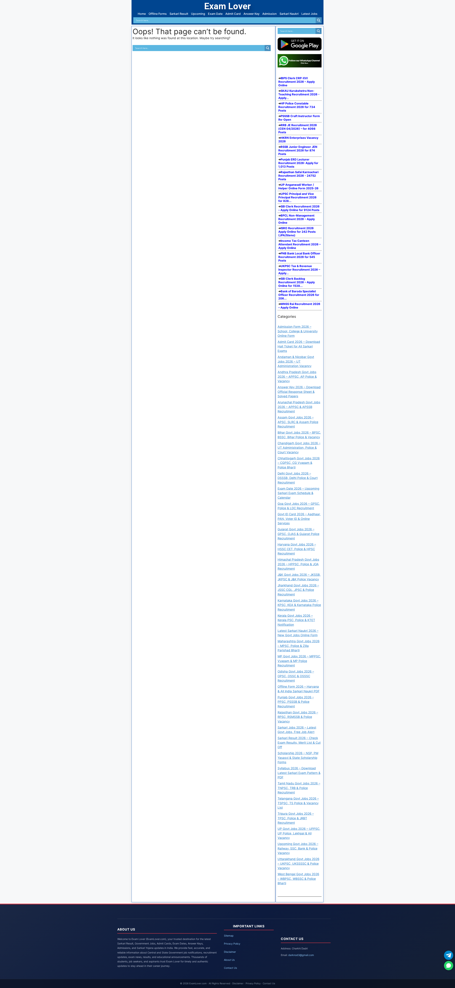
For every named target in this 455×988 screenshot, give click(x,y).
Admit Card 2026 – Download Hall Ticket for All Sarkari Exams (299, 346)
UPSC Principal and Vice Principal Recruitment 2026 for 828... (297, 197)
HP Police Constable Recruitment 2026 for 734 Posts (296, 107)
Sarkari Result (179, 13)
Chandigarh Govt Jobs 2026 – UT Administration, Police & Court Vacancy (299, 447)
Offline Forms (158, 13)
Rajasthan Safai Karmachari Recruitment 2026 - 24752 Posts (298, 175)
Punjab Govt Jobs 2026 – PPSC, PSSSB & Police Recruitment (296, 701)
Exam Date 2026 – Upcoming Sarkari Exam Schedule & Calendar (298, 493)
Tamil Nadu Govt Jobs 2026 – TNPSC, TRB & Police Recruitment (299, 788)
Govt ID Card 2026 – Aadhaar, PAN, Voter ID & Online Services (299, 518)
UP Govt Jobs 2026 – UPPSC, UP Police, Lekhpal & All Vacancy (299, 833)
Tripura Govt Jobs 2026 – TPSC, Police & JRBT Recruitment (296, 818)
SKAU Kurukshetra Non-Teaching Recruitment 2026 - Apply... (299, 94)
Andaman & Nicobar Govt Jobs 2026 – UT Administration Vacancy (296, 361)
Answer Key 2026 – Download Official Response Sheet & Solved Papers (299, 391)
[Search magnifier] (319, 20)
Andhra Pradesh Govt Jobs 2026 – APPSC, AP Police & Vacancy (297, 376)
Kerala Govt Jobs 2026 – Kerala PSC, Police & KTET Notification (296, 620)
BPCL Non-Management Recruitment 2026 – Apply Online (296, 219)
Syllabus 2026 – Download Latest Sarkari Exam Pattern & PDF (299, 772)
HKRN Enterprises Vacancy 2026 (298, 139)
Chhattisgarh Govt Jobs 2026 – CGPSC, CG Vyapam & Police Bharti (299, 463)
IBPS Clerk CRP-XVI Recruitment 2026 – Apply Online (296, 81)
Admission (269, 13)
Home (142, 13)
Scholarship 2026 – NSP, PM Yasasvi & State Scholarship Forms (298, 757)
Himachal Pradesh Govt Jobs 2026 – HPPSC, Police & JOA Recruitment (298, 564)
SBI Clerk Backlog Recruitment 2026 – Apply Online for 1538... (296, 282)
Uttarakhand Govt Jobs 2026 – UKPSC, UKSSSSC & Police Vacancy (298, 863)
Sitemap (229, 935)
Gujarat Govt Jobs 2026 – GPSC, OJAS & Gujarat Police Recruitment (298, 534)
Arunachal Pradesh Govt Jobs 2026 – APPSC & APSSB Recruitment (299, 407)
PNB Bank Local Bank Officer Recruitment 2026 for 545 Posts (299, 257)
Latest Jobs (309, 13)
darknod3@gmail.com (301, 955)
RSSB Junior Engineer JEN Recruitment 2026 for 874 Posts (297, 150)
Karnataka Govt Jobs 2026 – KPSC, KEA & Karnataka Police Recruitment (299, 605)
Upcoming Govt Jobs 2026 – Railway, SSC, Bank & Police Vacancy (298, 848)
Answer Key (251, 13)
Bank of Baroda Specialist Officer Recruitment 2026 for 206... (298, 294)
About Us (229, 959)
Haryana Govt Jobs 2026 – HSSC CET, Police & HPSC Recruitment (297, 549)
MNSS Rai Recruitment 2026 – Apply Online (299, 305)
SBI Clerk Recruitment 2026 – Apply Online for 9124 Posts (299, 208)
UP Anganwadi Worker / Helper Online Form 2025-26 (298, 186)
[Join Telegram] (448, 955)
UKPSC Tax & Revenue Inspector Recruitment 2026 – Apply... (299, 269)
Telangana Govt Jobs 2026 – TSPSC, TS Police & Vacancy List (298, 803)
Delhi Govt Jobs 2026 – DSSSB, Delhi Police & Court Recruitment (298, 478)
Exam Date (215, 13)
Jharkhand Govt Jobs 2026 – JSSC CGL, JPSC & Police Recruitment (298, 590)
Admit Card (233, 13)
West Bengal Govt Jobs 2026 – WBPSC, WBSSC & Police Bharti (298, 878)
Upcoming (198, 13)
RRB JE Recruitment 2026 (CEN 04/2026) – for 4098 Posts (297, 128)
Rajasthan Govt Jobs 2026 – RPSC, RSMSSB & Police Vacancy (298, 717)
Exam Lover (227, 6)
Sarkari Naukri (289, 13)
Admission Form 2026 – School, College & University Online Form (298, 331)
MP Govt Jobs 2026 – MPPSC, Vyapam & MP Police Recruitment (299, 661)
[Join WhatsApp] (448, 965)
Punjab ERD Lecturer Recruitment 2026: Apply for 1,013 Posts (298, 163)
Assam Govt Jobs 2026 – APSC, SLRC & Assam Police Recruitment (298, 422)
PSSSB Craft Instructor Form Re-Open (299, 117)
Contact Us (230, 967)
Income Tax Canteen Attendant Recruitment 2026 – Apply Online (299, 244)
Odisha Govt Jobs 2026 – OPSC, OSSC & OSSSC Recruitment (296, 676)
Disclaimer (230, 951)
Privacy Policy (232, 943)
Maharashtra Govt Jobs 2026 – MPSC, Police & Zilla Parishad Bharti (299, 645)
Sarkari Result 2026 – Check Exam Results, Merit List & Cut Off (299, 742)
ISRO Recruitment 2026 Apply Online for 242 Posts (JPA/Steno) (297, 231)
